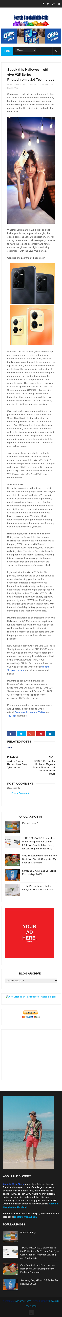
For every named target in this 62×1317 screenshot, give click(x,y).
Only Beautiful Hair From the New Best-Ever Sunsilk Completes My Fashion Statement (39, 859)
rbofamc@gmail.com (25, 1216)
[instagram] (59, 4)
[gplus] (53, 4)
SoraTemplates (23, 1301)
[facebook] (43, 4)
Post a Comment (20, 793)
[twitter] (48, 4)
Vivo (16, 88)
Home (7, 51)
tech (46, 84)
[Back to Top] (31, 1312)
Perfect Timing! (30, 823)
